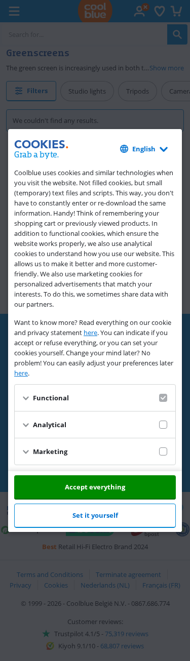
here (90, 332)
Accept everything (95, 486)
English (144, 148)
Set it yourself (95, 515)
